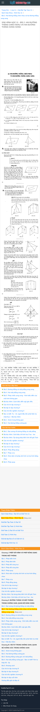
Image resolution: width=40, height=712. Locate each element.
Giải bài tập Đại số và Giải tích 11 (12, 539)
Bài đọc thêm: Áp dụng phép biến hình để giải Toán (21, 437)
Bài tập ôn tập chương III (10, 671)
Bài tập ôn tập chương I (12, 443)
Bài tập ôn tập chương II (12, 408)
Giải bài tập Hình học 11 (9, 543)
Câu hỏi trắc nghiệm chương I (14, 440)
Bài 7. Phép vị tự (9, 453)
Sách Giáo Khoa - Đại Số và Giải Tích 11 (15, 514)
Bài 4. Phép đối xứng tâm (10, 567)
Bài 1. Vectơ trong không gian (14, 420)
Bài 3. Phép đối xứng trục (10, 564)
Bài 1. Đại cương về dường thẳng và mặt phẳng (20, 431)
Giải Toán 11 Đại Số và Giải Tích (12, 530)
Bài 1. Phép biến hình (9, 558)
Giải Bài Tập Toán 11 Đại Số (10, 522)
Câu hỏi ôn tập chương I (12, 447)
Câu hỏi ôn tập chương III (10, 668)
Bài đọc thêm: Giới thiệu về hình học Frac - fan (19, 434)
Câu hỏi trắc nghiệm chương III (12, 674)
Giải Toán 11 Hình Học (9, 534)
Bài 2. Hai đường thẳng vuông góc (15, 423)
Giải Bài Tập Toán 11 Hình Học (11, 526)
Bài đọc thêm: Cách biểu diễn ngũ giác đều (18, 401)
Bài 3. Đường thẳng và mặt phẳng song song (19, 389)
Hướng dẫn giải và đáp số (10, 680)
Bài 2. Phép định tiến (9, 561)
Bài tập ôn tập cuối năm (10, 677)
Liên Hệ (5, 703)
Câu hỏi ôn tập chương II (12, 404)
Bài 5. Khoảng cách (8, 665)
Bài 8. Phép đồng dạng (11, 450)
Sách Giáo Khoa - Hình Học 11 (12, 518)
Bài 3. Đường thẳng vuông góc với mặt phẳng (17, 656)
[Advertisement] (20, 49)
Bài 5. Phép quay (9, 462)
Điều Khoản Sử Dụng (9, 706)
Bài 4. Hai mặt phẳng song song (14, 392)
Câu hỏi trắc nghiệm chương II (14, 411)
